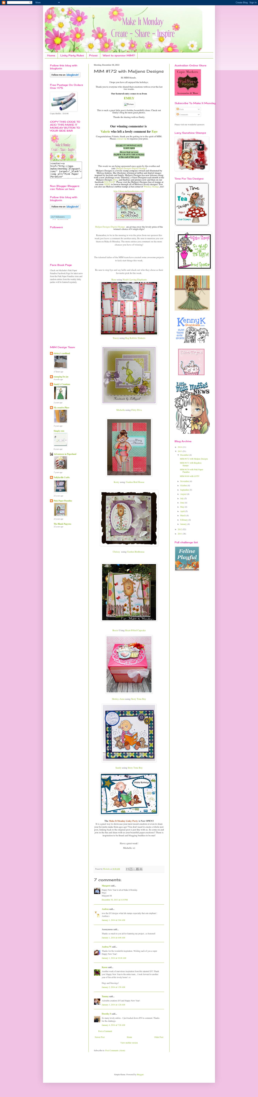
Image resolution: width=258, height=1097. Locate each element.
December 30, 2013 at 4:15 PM (115, 899)
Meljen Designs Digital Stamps (131, 168)
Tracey (116, 338)
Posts (181, 109)
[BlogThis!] (131, 869)
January (183, 524)
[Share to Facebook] (137, 869)
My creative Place (61, 407)
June (182, 502)
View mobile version (129, 1042)
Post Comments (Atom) (115, 1050)
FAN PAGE (109, 182)
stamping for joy (61, 376)
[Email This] (127, 869)
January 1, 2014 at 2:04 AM (113, 920)
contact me (121, 138)
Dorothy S (106, 1013)
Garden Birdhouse (135, 551)
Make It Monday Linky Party (123, 821)
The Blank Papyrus (62, 523)
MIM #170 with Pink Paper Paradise (191, 470)
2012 (180, 529)
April (182, 511)
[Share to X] (134, 869)
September (185, 489)
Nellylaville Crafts (62, 477)
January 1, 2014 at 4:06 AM (113, 937)
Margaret (106, 885)
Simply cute (59, 430)
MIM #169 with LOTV (190, 476)
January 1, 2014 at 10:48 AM (114, 957)
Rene (113, 279)
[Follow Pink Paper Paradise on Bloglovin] (65, 76)
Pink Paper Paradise (63, 500)
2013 (180, 451)
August (183, 494)
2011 (180, 533)
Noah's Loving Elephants (135, 279)
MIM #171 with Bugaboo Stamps (190, 464)
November (185, 481)
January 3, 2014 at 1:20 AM (113, 1004)
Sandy (118, 767)
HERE (107, 184)
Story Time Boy (138, 698)
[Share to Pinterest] (141, 869)
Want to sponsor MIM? (119, 55)
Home (51, 55)
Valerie (105, 131)
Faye (155, 131)
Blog (115, 179)
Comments (183, 114)
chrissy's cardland (62, 353)
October (183, 485)
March (183, 515)
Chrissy (116, 551)
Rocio (115, 630)
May (182, 506)
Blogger (140, 1074)
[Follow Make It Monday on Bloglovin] (65, 208)
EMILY (129, 98)
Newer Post (100, 1037)
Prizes (93, 55)
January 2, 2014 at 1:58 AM (113, 987)
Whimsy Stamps (151, 186)
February (184, 519)
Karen (104, 967)
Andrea (105, 908)
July (182, 498)
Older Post (158, 1037)
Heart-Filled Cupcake (135, 630)
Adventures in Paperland (65, 454)
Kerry (116, 482)
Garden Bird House (135, 482)
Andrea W (106, 946)
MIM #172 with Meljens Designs (194, 458)
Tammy (105, 996)
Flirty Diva (136, 409)
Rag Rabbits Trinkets (135, 338)
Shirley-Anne (118, 698)
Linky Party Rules (72, 55)
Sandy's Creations (62, 384)
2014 (180, 447)
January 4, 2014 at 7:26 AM (113, 1024)
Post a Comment (105, 1031)
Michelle (120, 409)
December (184, 454)
